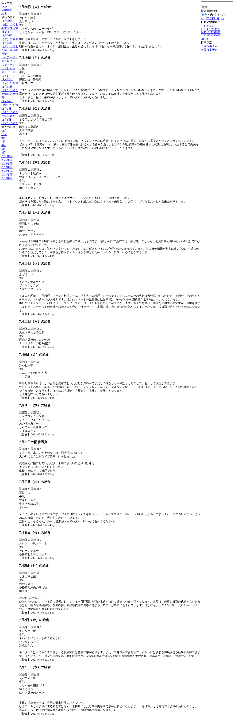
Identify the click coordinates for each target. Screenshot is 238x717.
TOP (4, 6)
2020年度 (7, 178)
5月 (3, 148)
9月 (3, 137)
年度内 (209, 14)
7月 (3, 141)
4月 (3, 152)
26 (216, 35)
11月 (4, 130)
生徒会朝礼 (8, 115)
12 (216, 29)
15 (205, 32)
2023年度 (7, 167)
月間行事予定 (209, 46)
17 (210, 32)
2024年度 (7, 163)
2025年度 (7, 159)
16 (207, 32)
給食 (4, 13)
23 (207, 35)
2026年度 (7, 156)
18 (213, 32)
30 (207, 38)
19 (216, 32)
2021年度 (7, 174)
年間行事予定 (209, 49)
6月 (3, 145)
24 (210, 35)
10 (210, 29)
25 (213, 35)
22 (205, 35)
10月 (4, 134)
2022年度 (7, 170)
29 (205, 38)
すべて (221, 14)
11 (213, 29)
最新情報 (7, 9)
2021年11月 (212, 18)
